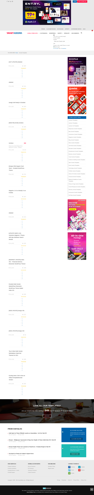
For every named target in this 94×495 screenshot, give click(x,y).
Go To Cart (55, 48)
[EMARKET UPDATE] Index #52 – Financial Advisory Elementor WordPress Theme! (17, 262)
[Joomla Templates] (14, 33)
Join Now (47, 416)
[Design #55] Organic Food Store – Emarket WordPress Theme (16, 168)
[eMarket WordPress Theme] (77, 100)
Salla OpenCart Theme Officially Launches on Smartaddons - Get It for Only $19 (28, 433)
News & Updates (12, 434)
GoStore (11, 143)
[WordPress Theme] (77, 214)
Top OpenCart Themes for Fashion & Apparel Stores (21, 453)
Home (16, 52)
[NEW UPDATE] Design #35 (16, 310)
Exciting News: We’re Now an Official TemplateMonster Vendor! (17, 377)
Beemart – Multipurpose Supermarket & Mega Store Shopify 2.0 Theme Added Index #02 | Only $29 (32, 440)
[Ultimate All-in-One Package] (77, 246)
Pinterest (82, 470)
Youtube (72, 473)
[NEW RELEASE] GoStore (16, 123)
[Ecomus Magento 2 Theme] (77, 70)
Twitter (72, 470)
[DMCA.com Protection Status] (47, 488)
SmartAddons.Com (31, 492)
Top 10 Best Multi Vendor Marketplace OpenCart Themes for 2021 (16, 353)
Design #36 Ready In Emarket (17, 102)
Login (75, 1)
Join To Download (82, 1)
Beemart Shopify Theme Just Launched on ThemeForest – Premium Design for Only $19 (29, 446)
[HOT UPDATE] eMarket (15, 62)
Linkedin (83, 467)
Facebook (73, 467)
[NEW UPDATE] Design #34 (16, 331)
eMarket (11, 82)
